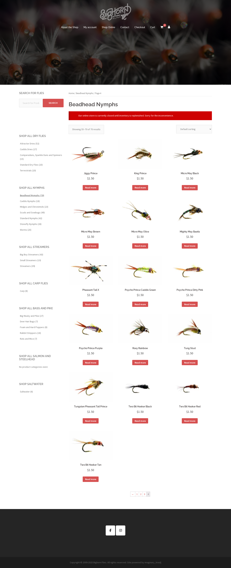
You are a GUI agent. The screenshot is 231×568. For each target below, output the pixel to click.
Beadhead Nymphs (84, 93)
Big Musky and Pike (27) (31, 315)
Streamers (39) (27, 266)
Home (71, 93)
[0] (161, 27)
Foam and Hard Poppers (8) (33, 327)
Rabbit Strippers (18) (30, 332)
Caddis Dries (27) (28, 149)
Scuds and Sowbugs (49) (32, 212)
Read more (90, 187)
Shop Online (108, 27)
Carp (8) (24, 290)
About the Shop (69, 27)
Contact (124, 27)
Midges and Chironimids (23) (34, 206)
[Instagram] (120, 530)
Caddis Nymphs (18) (30, 201)
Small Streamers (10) (30, 260)
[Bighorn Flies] (115, 12)
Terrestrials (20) (28, 170)
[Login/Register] (169, 27)
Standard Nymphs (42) (31, 218)
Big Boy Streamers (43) (31, 254)
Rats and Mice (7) (28, 338)
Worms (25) (25, 229)
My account (90, 27)
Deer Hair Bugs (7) (29, 321)
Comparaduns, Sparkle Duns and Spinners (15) (41, 157)
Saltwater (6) (26, 391)
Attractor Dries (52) (29, 143)
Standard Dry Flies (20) (31, 164)
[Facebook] (110, 530)
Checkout (139, 27)
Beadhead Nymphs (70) (32, 195)
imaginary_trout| (153, 562)
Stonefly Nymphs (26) (30, 224)
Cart (152, 27)
